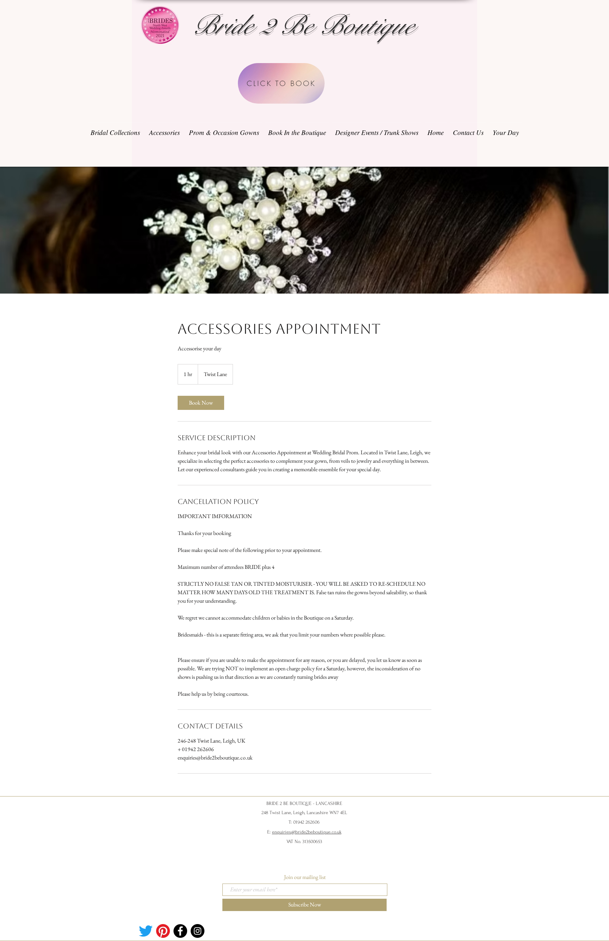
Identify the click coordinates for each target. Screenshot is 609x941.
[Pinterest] (163, 931)
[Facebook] (180, 931)
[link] (201, 403)
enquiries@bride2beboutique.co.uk (307, 832)
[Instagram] (197, 931)
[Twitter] (146, 931)
